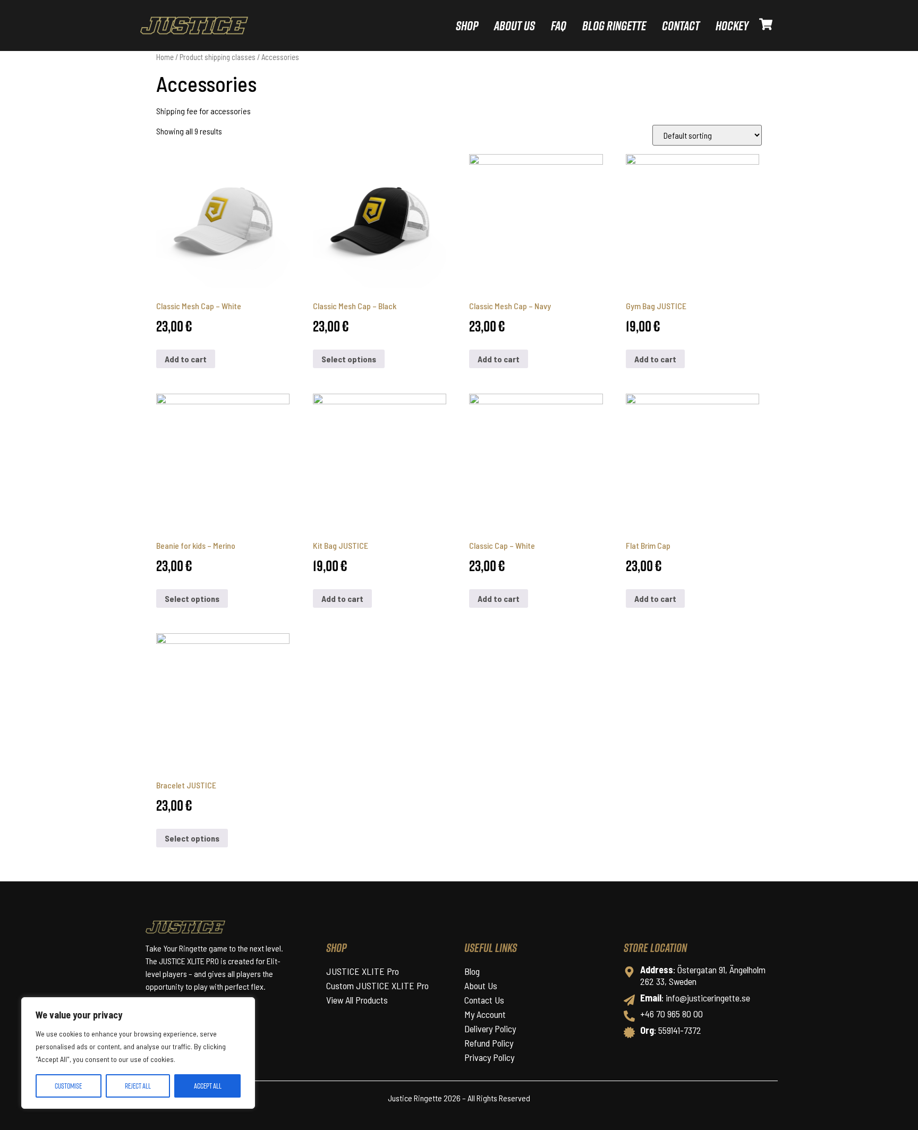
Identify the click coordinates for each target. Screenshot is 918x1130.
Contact (681, 25)
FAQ (558, 25)
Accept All (208, 1086)
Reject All (138, 1086)
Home (165, 57)
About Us (514, 25)
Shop (467, 25)
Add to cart (186, 359)
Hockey (732, 25)
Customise (68, 1086)
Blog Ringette (614, 25)
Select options (348, 359)
